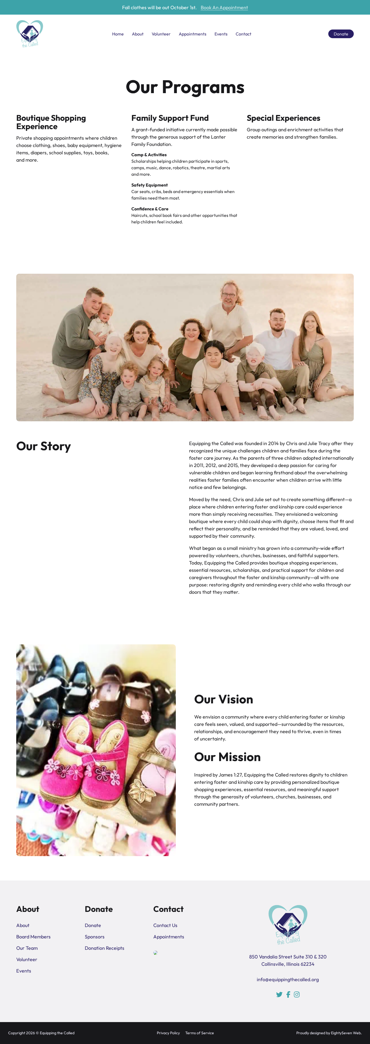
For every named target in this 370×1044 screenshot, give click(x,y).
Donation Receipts (104, 948)
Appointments (192, 34)
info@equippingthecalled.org (288, 979)
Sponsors (95, 937)
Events (221, 34)
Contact (243, 34)
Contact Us (165, 925)
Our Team (27, 948)
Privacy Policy (168, 1032)
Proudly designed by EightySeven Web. (329, 1032)
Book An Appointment (224, 7)
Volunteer (161, 34)
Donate (341, 34)
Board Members (33, 937)
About (138, 34)
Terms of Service (199, 1032)
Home (118, 34)
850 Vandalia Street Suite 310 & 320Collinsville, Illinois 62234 (288, 960)
